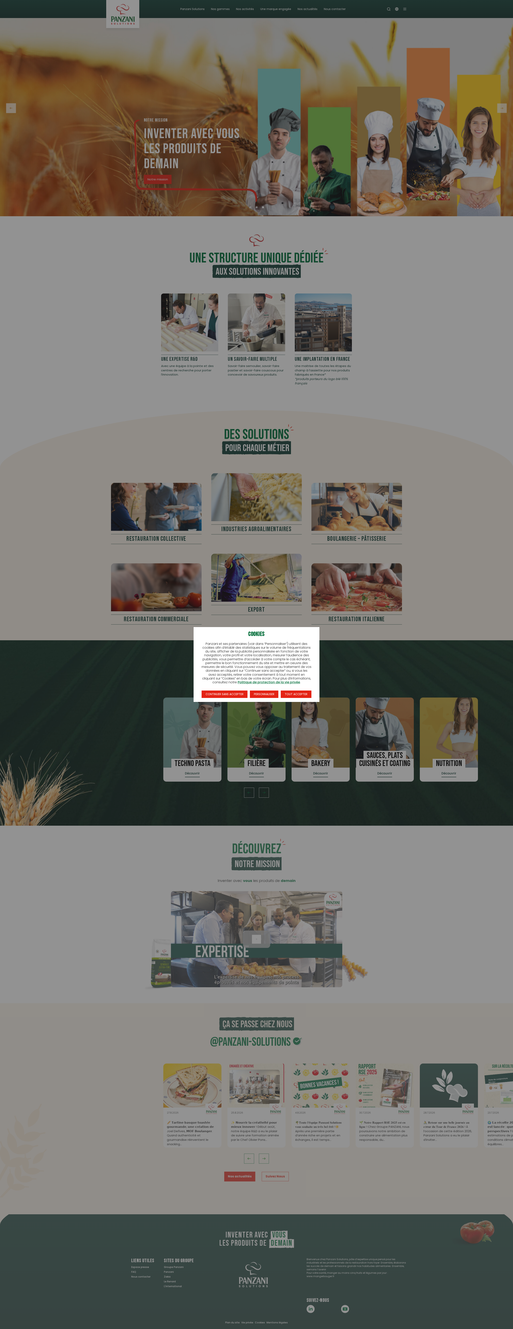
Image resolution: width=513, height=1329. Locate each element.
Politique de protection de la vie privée (269, 682)
